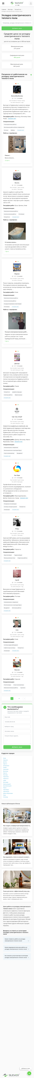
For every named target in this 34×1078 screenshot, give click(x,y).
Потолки (6, 130)
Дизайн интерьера (17, 392)
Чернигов (5, 776)
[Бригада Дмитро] (17, 357)
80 (19, 698)
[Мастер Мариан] (17, 267)
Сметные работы (8, 395)
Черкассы (5, 778)
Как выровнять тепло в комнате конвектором (17, 857)
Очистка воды (7, 685)
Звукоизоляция (8, 555)
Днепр (5, 762)
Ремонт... (8, 155)
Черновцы (6, 789)
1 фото (7, 251)
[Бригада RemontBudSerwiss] (17, 89)
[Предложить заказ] (18, 83)
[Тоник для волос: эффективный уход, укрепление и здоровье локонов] (17, 880)
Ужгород (5, 797)
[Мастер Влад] (17, 522)
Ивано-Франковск (8, 793)
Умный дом (7, 509)
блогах (18, 803)
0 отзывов (19, 98)
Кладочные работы (22, 558)
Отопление (21, 214)
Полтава (5, 775)
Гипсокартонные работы (10, 124)
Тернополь (6, 791)
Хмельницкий (7, 784)
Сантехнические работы (10, 214)
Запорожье (6, 765)
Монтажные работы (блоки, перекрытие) (14, 127)
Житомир (5, 782)
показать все (12, 118)
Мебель (13, 130)
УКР (16, 5)
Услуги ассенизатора (9, 453)
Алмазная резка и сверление (11, 447)
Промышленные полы (9, 558)
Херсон (5, 773)
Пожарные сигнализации (10, 504)
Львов (4, 767)
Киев (4, 758)
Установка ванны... (11, 242)
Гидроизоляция (18, 555)
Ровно (4, 787)
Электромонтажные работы (11, 211)
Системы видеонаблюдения (11, 645)
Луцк (4, 795)
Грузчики (22, 687)
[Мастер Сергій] (17, 573)
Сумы (4, 780)
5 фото (7, 341)
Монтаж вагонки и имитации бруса (12, 450)
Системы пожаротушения (10, 506)
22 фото (7, 160)
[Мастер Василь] (17, 176)
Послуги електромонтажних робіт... (16, 332)
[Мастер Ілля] (17, 623)
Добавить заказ (17, 28)
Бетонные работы (16, 608)
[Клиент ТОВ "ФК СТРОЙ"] (17, 410)
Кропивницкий (7, 786)
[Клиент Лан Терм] (17, 469)
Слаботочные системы (9, 648)
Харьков (5, 760)
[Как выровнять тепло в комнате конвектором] (17, 846)
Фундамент (19, 453)
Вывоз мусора (18, 395)
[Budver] (17, 3)
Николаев (5, 769)
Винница (5, 771)
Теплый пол (7, 217)
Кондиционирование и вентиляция (12, 304)
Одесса (5, 763)
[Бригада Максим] (17, 663)
